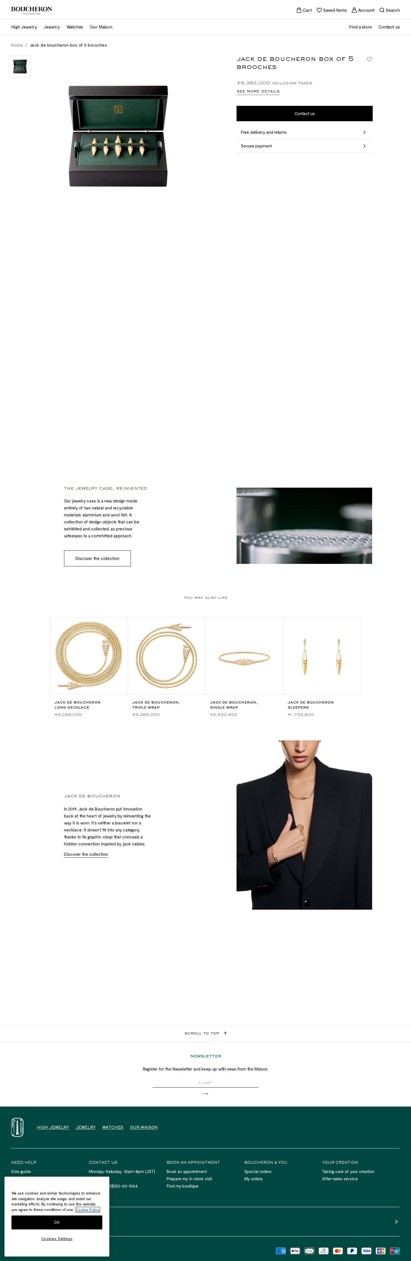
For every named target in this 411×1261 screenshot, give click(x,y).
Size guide (21, 1171)
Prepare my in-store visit (189, 1178)
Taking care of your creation (348, 1171)
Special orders (257, 1171)
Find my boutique (183, 1185)
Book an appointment (187, 1171)
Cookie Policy (88, 1209)
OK (57, 1222)
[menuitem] (304, 10)
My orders (253, 1178)
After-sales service (340, 1178)
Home (17, 44)
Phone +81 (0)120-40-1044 (113, 1185)
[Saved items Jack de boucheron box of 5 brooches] (369, 59)
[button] (205, 1093)
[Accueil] (17, 1127)
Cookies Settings (57, 1238)
